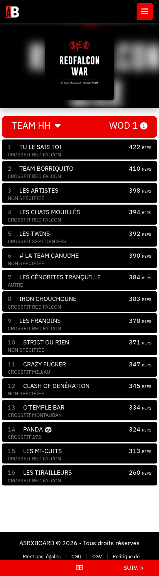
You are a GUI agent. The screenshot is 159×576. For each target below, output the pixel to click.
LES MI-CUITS (42, 451)
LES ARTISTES (38, 190)
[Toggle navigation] (145, 11)
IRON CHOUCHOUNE (47, 298)
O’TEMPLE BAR (43, 407)
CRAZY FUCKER (44, 364)
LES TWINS (34, 233)
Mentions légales (42, 556)
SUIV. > (133, 567)
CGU (76, 556)
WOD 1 (124, 125)
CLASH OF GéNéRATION (56, 386)
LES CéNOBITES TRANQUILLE (60, 277)
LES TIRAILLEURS (47, 472)
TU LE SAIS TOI (40, 147)
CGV (97, 556)
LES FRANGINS (40, 320)
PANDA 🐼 (37, 429)
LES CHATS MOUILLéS (49, 212)
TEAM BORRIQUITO (46, 168)
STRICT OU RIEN (46, 342)
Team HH (32, 125)
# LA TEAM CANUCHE (49, 255)
